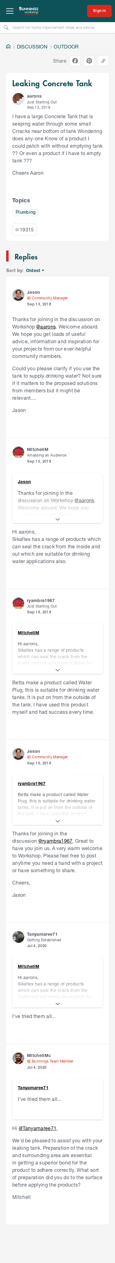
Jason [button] (33, 292)
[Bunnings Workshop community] (29, 11)
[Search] (6, 27)
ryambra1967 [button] (41, 600)
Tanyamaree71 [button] (42, 934)
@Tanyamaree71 (37, 1128)
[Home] (8, 46)
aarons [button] (34, 96)
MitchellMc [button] (39, 1055)
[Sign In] (99, 11)
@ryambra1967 (55, 841)
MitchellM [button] (37, 449)
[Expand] (57, 519)
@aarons (46, 326)
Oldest (33, 271)
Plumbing (26, 213)
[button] (18, 99)
